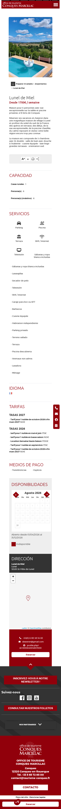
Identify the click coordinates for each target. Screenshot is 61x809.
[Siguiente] (47, 494)
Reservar (30, 654)
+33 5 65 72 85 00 (33, 775)
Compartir (38, 159)
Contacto (30, 787)
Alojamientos (41, 84)
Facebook (20, 695)
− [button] (13, 580)
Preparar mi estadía (24, 84)
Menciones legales (37, 797)
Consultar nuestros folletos (30, 708)
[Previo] (16, 495)
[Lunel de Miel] (28, 598)
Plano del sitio (22, 797)
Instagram (27, 695)
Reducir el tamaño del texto (28, 159)
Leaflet (24, 628)
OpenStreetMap (35, 628)
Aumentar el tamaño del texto (23, 159)
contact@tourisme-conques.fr (30, 778)
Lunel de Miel (19, 88)
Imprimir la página (33, 159)
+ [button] (13, 576)
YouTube (34, 695)
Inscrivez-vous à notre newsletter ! (30, 680)
